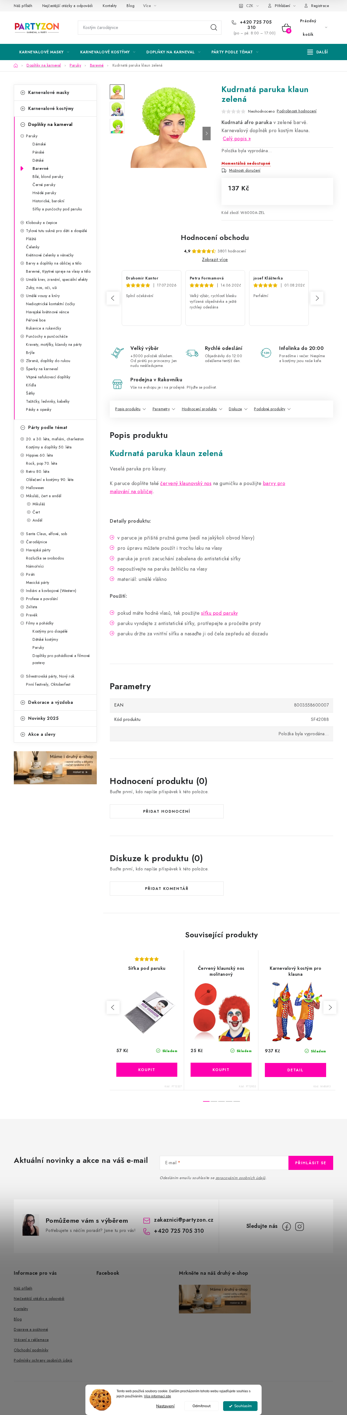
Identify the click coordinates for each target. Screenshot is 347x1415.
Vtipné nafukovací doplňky (48, 377)
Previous (113, 298)
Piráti (30, 574)
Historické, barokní (49, 201)
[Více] (317, 52)
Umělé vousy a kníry (43, 295)
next (329, 1007)
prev (113, 1007)
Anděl (38, 520)
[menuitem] (44, 52)
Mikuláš (39, 504)
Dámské (39, 144)
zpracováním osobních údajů (240, 1177)
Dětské (38, 160)
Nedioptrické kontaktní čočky (50, 304)
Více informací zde (157, 1396)
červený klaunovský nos (185, 483)
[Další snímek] (207, 133)
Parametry (161, 409)
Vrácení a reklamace (31, 1339)
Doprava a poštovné (31, 1329)
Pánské (38, 152)
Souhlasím (243, 1406)
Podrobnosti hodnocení (297, 111)
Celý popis (235, 138)
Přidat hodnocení (166, 811)
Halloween (35, 487)
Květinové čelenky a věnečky (50, 255)
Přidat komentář (167, 888)
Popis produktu (127, 409)
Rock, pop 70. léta (41, 463)
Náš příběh (23, 5)
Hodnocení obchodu (215, 237)
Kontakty (110, 5)
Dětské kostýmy (45, 639)
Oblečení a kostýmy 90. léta (50, 479)
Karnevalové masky (48, 92)
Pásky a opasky (38, 409)
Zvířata (31, 607)
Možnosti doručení (245, 170)
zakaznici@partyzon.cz (184, 1220)
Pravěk (31, 615)
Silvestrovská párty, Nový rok (50, 676)
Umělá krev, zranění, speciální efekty (57, 279)
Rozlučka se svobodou (45, 558)
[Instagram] (299, 1226)
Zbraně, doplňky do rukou (48, 360)
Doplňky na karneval (50, 124)
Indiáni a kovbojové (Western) (51, 590)
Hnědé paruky (44, 193)
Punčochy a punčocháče (47, 336)
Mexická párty (37, 582)
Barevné (41, 168)
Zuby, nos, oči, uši (41, 287)
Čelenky (33, 247)
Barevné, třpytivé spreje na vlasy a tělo (58, 271)
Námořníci (35, 566)
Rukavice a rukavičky (43, 328)
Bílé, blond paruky (48, 176)
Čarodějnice (36, 542)
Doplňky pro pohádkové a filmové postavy (61, 659)
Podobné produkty (269, 409)
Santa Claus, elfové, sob (46, 533)
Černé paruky (44, 184)
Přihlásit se (310, 1163)
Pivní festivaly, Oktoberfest (48, 684)
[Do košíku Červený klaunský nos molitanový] (221, 1070)
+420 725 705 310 (255, 24)
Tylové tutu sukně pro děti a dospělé (56, 230)
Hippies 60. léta (39, 455)
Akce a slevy (41, 734)
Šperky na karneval (42, 369)
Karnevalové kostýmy (51, 108)
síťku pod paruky (219, 613)
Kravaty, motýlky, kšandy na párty (54, 344)
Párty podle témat (48, 427)
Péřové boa (36, 320)
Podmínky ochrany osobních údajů (43, 1360)
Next (316, 298)
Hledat (213, 28)
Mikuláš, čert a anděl (44, 496)
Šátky (30, 393)
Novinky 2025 (43, 718)
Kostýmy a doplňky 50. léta (49, 447)
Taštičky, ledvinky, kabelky (48, 401)
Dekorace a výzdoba (50, 702)
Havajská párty (38, 550)
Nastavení (165, 1406)
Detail (295, 1070)
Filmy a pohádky (40, 623)
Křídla (31, 385)
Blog (130, 5)
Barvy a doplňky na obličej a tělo (54, 263)
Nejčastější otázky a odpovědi (67, 5)
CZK (249, 5)
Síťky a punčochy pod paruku (57, 209)
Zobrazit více (215, 259)
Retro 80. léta (37, 471)
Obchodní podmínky (31, 1350)
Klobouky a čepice (41, 222)
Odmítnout (201, 1406)
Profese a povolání (42, 598)
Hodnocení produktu (199, 409)
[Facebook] (286, 1226)
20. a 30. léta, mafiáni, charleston (55, 439)
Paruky (31, 136)
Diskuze (235, 409)
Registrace (320, 5)
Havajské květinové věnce (47, 312)
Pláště (31, 239)
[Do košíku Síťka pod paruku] (146, 1070)
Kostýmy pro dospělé (50, 631)
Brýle (30, 352)
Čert (36, 512)
